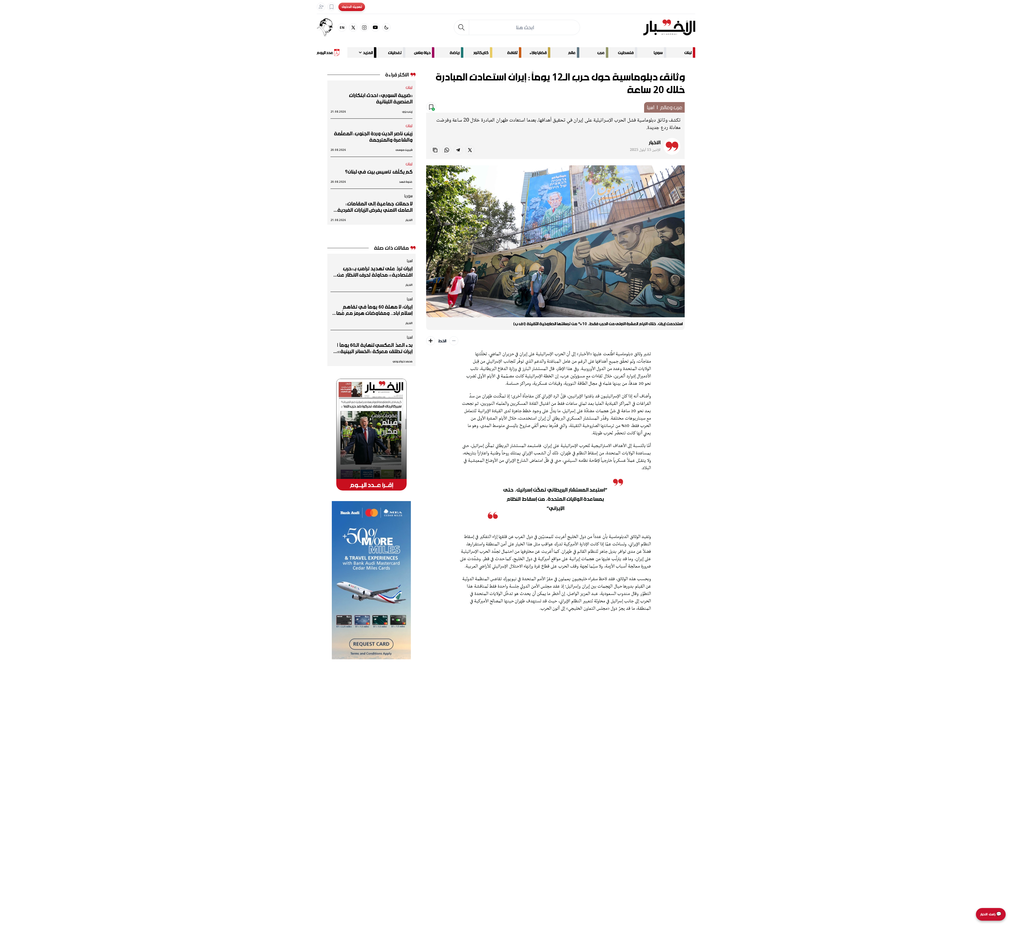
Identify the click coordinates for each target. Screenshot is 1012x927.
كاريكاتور (481, 52)
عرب (601, 52)
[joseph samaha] (327, 27)
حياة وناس (422, 52)
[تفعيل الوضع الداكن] (386, 27)
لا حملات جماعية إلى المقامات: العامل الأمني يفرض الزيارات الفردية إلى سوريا (374, 206)
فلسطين (626, 52)
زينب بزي (407, 111)
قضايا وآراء (538, 52)
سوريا (658, 52)
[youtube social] (375, 27)
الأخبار (654, 142)
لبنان (688, 52)
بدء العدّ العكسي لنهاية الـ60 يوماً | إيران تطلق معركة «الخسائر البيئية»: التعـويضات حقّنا (374, 348)
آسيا (650, 107)
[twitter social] (353, 27)
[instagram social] (364, 27)
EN (342, 27)
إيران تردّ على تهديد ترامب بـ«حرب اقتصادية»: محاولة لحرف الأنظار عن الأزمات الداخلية (374, 271)
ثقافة (512, 52)
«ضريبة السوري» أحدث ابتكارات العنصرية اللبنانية (380, 98)
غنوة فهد (405, 182)
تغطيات (395, 52)
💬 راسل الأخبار (990, 914)
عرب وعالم (671, 107)
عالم (572, 52)
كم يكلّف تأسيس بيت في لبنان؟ (378, 172)
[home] (669, 27)
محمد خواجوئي (402, 361)
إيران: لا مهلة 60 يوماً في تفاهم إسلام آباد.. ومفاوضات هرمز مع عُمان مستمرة (372, 310)
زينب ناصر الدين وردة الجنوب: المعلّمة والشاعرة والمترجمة (373, 136)
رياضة (455, 52)
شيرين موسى (404, 150)
